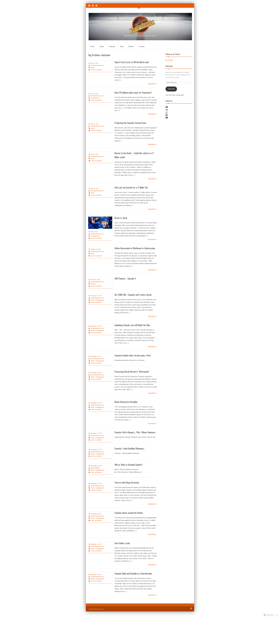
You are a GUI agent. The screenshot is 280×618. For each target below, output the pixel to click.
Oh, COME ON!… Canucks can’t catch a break (133, 294)
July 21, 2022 (94, 93)
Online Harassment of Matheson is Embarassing (135, 248)
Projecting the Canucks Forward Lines (130, 122)
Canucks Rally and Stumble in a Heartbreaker (133, 573)
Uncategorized (95, 98)
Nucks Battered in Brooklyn (126, 402)
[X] (166, 112)
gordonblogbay (95, 468)
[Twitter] (89, 5)
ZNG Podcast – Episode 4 (125, 278)
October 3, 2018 (95, 279)
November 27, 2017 (96, 433)
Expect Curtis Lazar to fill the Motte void (132, 62)
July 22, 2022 (94, 63)
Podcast (112, 46)
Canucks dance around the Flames (129, 512)
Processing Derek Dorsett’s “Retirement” (132, 371)
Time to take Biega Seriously (127, 482)
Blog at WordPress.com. (97, 609)
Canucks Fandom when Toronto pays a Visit (133, 355)
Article (92, 67)
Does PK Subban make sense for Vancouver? (133, 92)
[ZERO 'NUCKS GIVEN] (140, 40)
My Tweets (169, 60)
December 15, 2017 (96, 326)
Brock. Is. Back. (121, 218)
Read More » (152, 84)
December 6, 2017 (95, 356)
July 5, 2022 (94, 231)
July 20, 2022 (94, 124)
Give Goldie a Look (122, 543)
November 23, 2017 (96, 449)
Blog (121, 46)
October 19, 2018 (95, 249)
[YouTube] (96, 5)
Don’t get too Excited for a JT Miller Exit (131, 187)
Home (92, 46)
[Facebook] (93, 5)
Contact (142, 46)
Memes (131, 46)
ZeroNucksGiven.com (97, 65)
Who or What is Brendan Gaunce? (129, 464)
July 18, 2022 (94, 188)
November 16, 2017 (96, 483)
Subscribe (169, 66)
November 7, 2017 (95, 544)
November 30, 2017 (96, 372)
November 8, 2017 (95, 514)
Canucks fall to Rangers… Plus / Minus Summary (135, 432)
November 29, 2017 (96, 403)
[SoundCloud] (166, 109)
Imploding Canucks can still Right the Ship (132, 325)
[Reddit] (166, 115)
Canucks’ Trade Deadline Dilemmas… (130, 448)
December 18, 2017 (96, 296)
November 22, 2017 (96, 466)
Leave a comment (96, 70)
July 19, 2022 (94, 154)
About (102, 46)
